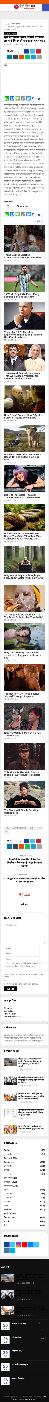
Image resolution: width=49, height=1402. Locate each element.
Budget (7, 1150)
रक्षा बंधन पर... (17, 1350)
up (6, 832)
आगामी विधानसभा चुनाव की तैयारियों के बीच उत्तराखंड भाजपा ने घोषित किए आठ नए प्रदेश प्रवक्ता (31, 1112)
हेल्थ (5, 1225)
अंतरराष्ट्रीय (8, 1166)
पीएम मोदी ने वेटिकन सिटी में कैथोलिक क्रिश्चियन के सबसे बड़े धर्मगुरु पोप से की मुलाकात (24, 863)
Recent (7, 1158)
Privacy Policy (10, 1014)
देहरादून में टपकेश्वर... (19, 1378)
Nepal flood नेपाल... (20, 1323)
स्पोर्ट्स (6, 1221)
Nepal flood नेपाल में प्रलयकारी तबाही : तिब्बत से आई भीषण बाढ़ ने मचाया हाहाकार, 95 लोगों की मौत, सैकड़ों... (29, 1062)
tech (9, 1174)
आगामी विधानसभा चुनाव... (20, 1364)
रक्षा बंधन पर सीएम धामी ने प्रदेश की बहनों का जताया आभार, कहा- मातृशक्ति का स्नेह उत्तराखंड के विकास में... (31, 1096)
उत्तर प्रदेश (7, 33)
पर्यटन (6, 1190)
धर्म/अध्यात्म (8, 1186)
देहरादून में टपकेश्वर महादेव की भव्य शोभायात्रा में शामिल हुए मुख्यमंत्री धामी (31, 1127)
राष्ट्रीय (9, 1154)
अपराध (6, 1170)
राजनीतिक (14, 33)
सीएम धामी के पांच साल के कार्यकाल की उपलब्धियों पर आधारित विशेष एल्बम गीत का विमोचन (31, 1080)
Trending (8, 1162)
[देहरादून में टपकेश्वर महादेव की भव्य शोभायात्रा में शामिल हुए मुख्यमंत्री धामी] (10, 1129)
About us (8, 1008)
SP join (39, 828)
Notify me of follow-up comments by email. (23, 975)
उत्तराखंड (7, 1182)
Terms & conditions (12, 1017)
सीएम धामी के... (17, 1337)
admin (8, 45)
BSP (31, 828)
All (39, 1323)
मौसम (6, 1206)
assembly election (20, 828)
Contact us (8, 1011)
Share (37, 99)
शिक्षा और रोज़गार (9, 1217)
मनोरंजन (7, 1202)
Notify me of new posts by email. (21, 984)
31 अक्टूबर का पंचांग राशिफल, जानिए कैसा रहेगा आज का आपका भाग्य (24, 880)
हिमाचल (9, 1198)
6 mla (7, 828)
